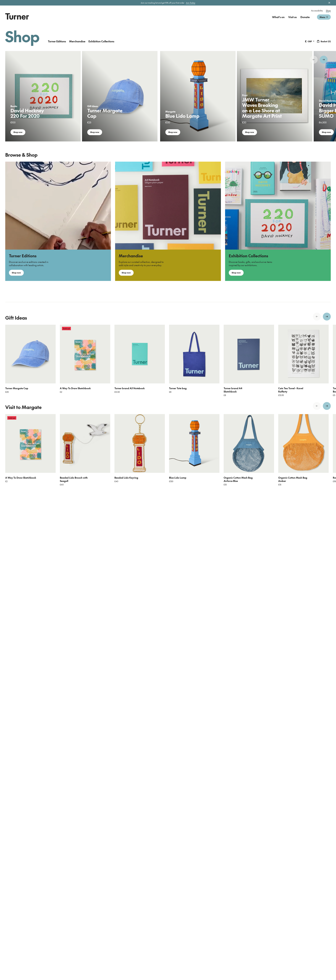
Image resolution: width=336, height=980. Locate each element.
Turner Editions (57, 41)
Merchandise (77, 41)
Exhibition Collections (101, 41)
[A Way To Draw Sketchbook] (85, 354)
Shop (328, 10)
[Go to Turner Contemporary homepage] (17, 16)
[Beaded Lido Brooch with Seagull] (85, 443)
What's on (278, 17)
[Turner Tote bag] (194, 354)
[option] (43, 96)
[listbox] (168, 96)
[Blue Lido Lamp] (194, 443)
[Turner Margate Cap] (30, 354)
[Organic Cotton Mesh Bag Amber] (303, 443)
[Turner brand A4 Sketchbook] (249, 354)
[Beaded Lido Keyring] (139, 443)
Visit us (292, 17)
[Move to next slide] (324, 60)
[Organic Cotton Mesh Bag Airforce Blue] (249, 443)
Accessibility (317, 10)
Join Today (190, 3)
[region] (168, 96)
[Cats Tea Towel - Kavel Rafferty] (303, 354)
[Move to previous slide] (314, 60)
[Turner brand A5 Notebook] (139, 354)
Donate (305, 17)
